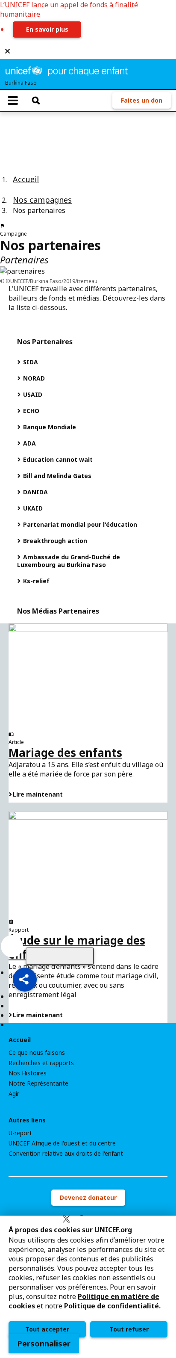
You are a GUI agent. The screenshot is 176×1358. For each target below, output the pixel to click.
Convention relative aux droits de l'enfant (66, 1153)
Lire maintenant (38, 794)
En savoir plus (47, 29)
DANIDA (34, 492)
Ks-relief (35, 581)
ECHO (30, 411)
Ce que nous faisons (37, 1053)
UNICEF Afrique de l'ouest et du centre (62, 1143)
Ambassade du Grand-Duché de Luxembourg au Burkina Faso (68, 561)
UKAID (32, 508)
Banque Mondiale (48, 427)
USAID (31, 394)
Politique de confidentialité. (112, 1306)
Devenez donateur (88, 1197)
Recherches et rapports (41, 1063)
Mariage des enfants (65, 752)
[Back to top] (60, 956)
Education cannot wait (57, 459)
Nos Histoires (28, 1073)
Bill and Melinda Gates (56, 476)
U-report (20, 1133)
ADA (28, 443)
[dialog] (88, 1287)
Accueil (26, 179)
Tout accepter (47, 1329)
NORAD (33, 378)
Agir (14, 1094)
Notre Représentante (38, 1083)
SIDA (29, 362)
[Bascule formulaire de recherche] (36, 100)
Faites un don (141, 100)
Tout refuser (129, 1329)
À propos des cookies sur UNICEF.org (70, 1229)
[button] (25, 980)
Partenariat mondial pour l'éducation (79, 524)
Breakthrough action (54, 541)
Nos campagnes (42, 200)
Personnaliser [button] (43, 1343)
